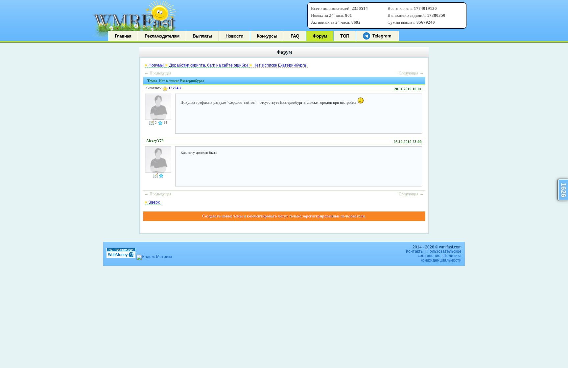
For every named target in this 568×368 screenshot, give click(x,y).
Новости (234, 36)
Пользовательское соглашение (440, 253)
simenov (153, 88)
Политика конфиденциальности (441, 257)
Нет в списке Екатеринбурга (279, 65)
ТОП (344, 36)
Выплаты (202, 36)
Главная (123, 36)
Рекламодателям (162, 36)
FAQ (295, 36)
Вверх (154, 202)
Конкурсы (267, 36)
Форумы (156, 65)
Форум (320, 36)
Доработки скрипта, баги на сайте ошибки (208, 65)
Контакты (415, 251)
